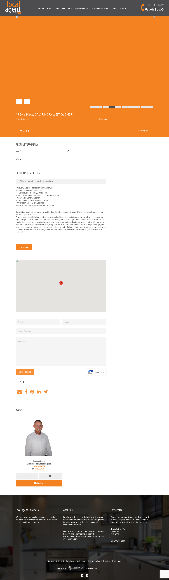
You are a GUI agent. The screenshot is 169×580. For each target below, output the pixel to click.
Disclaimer (106, 561)
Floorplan (24, 247)
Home (41, 9)
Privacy (97, 372)
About (49, 9)
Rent (70, 9)
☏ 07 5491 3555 (118, 541)
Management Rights (100, 9)
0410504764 (39, 466)
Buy (57, 9)
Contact (124, 9)
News (114, 9)
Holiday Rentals (82, 9)
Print (101, 119)
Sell (63, 9)
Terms (102, 372)
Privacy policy (94, 561)
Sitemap (117, 561)
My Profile (38, 483)
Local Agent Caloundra (76, 561)
